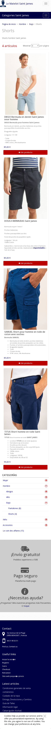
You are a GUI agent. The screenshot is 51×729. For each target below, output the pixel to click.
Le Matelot (12, 3)
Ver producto (26, 152)
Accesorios (8, 525)
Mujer (5, 480)
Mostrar (27, 45)
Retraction (6, 673)
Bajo (8, 502)
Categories (8, 15)
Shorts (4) (12, 514)
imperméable (39, 248)
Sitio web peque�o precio (13, 676)
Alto (8, 497)
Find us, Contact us (10, 646)
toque (26, 605)
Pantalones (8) (14, 508)
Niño (5, 519)
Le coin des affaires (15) (13, 530)
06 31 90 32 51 (12, 640)
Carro (4, 666)
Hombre (6, 486)
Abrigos (9, 491)
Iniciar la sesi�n (9, 659)
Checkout (6, 669)
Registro (5, 662)
